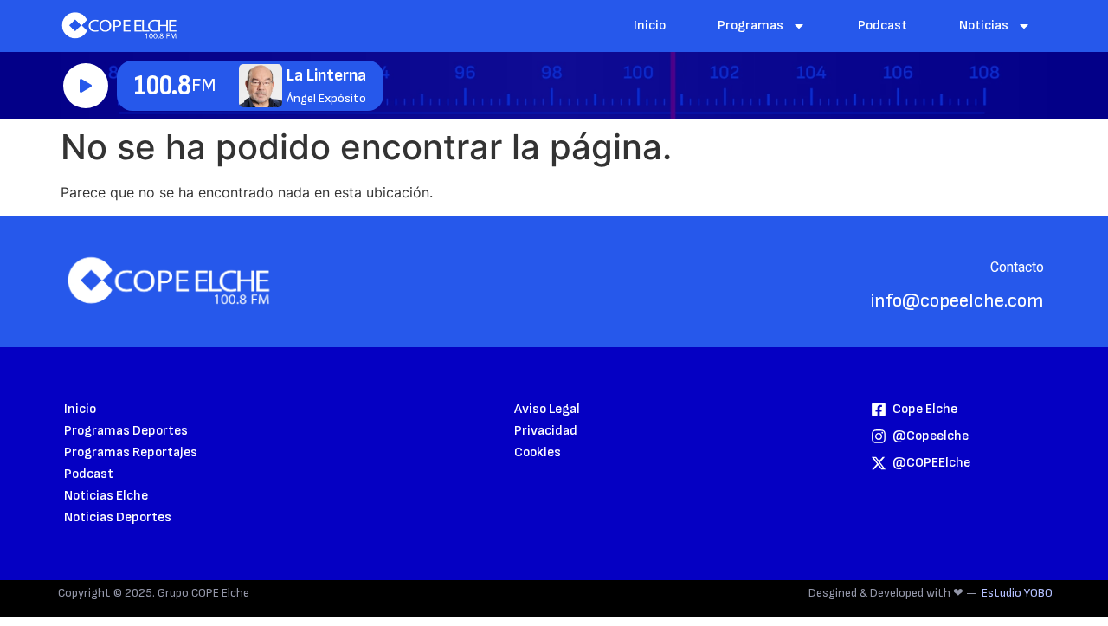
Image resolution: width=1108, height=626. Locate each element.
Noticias (983, 25)
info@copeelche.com (957, 301)
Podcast (882, 25)
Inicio (650, 25)
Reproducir (85, 85)
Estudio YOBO (1017, 592)
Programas (750, 25)
